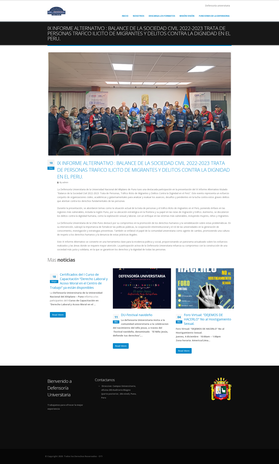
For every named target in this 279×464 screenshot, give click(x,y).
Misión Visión (187, 16)
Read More (58, 314)
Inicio (125, 16)
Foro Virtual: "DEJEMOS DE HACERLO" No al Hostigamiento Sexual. (207, 319)
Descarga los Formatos (162, 16)
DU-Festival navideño (136, 315)
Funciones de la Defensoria (214, 16)
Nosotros (138, 16)
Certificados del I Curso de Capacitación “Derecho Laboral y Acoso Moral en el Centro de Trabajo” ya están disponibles (79, 281)
